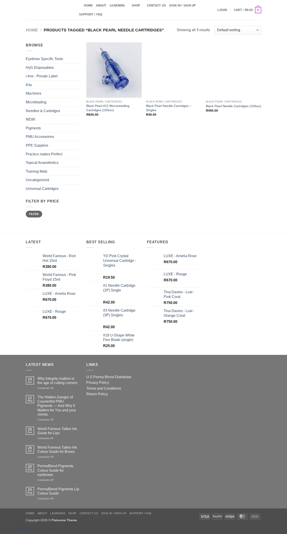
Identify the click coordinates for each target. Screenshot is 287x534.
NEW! (30, 119)
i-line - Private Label (42, 76)
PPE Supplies (37, 145)
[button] (222, 10)
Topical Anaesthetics (42, 163)
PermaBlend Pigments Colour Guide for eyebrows (55, 470)
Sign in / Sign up (182, 5)
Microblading (36, 102)
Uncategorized (37, 180)
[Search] (79, 5)
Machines (33, 93)
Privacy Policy (97, 382)
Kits (29, 85)
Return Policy (97, 394)
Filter (34, 214)
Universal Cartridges (42, 189)
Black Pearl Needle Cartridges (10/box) (233, 106)
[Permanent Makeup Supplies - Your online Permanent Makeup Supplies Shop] (48, 10)
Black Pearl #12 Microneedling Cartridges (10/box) (107, 108)
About (101, 5)
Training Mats (36, 171)
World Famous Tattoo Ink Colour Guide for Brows (57, 449)
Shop (136, 5)
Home (88, 5)
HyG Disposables (40, 67)
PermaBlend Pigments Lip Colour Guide (58, 491)
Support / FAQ (90, 14)
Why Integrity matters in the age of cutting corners (57, 381)
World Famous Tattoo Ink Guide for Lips (57, 431)
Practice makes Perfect (44, 154)
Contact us (156, 5)
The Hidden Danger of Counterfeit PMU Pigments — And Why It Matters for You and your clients (56, 405)
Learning (117, 5)
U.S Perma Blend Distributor (108, 377)
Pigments (33, 128)
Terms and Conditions (103, 388)
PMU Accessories (40, 137)
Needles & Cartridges (43, 111)
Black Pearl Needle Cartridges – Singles (168, 108)
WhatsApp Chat (26, 528)
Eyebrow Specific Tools (44, 59)
